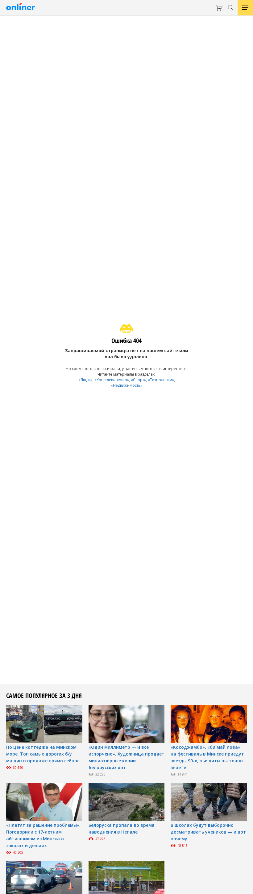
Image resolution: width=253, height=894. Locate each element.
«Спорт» (138, 379)
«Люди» (85, 379)
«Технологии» (161, 379)
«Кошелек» (104, 379)
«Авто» (123, 379)
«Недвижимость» (126, 385)
